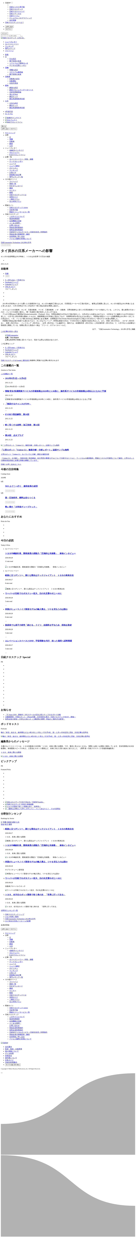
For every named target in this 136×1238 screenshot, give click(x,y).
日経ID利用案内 (11, 1062)
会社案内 (8, 1047)
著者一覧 (12, 184)
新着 (6, 55)
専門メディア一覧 (16, 177)
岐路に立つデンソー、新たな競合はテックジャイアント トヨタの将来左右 (39, 575)
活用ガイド (13, 197)
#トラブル (9, 114)
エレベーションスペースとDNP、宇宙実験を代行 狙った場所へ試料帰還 (38, 641)
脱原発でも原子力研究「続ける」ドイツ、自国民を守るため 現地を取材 (38, 625)
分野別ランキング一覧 (9, 910)
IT (6, 57)
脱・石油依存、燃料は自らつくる (20, 498)
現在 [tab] (2, 824)
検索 (11, 192)
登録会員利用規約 (16, 227)
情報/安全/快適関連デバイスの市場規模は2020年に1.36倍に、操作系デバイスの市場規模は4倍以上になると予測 (55, 391)
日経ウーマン (14, 16)
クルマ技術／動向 (12, 917)
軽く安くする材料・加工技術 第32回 (22, 425)
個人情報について (12, 1051)
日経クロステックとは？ (14, 22)
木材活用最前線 (15, 92)
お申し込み (9, 26)
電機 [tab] (4, 822)
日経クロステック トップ (14, 914)
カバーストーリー (12, 44)
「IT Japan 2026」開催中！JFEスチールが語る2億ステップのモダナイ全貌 (33, 715)
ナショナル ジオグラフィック (20, 18)
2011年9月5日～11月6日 (15, 378)
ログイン (8, 29)
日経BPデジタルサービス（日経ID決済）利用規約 (28, 232)
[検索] (22, 36)
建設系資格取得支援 (17, 99)
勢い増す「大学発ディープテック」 (21, 507)
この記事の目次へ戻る (9, 331)
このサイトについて (17, 216)
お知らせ (12, 172)
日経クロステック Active (18, 207)
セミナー (12, 190)
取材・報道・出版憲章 (13, 1049)
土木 (6, 101)
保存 (7, 276)
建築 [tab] (14, 822)
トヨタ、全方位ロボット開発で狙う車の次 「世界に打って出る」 (35, 895)
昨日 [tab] (6, 824)
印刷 (6, 273)
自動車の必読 (14, 79)
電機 (6, 68)
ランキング (9, 46)
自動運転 (12, 81)
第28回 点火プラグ (14, 435)
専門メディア (10, 48)
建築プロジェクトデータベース (21, 90)
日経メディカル (15, 13)
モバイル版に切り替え (13, 1065)
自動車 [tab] (9, 822)
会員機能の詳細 (15, 221)
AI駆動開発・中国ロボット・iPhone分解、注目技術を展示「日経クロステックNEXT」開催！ (40, 717)
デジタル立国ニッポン (17, 65)
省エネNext (13, 94)
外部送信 (8, 1056)
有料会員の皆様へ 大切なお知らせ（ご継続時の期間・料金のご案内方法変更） (35, 719)
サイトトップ (10, 133)
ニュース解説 (14, 166)
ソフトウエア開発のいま (18, 63)
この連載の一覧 (7, 374)
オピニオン (13, 168)
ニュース (12, 164)
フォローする (6, 245)
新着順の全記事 (15, 175)
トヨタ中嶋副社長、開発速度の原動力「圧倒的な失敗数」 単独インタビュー (40, 553)
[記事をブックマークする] (6, 410)
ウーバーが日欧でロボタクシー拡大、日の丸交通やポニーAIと (33, 593)
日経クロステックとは (17, 195)
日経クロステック (16, 9)
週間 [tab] (10, 824)
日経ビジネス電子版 (17, 7)
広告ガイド (9, 1060)
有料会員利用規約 (16, 230)
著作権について (11, 1058)
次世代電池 (13, 83)
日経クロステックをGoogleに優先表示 (15, 360)
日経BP (8, 3)
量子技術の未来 (15, 61)
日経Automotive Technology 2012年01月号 (16, 242)
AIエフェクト (14, 152)
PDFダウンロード (16, 186)
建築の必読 (13, 88)
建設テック (13, 96)
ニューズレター (11, 42)
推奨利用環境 (14, 219)
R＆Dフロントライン (17, 155)
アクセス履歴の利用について (20, 239)
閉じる (4, 126)
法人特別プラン (15, 201)
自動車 (7, 76)
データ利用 (9, 1053)
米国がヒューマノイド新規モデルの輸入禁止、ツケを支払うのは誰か (36, 609)
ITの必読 (12, 59)
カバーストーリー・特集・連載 (21, 159)
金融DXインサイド (16, 150)
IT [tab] (1, 822)
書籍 (11, 188)
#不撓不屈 (9, 111)
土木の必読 (13, 103)
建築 (6, 85)
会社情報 (12, 20)
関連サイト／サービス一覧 (19, 212)
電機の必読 (13, 70)
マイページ (9, 51)
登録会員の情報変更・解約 (19, 234)
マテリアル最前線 (16, 72)
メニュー (4, 33)
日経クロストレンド (17, 11)
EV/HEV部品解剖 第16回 (17, 414)
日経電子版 (13, 210)
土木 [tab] (17, 822)
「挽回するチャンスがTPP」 (18, 404)
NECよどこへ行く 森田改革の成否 (21, 486)
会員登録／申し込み (17, 236)
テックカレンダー (16, 161)
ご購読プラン (14, 199)
